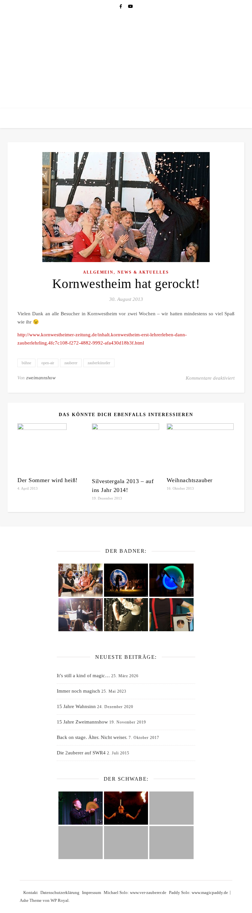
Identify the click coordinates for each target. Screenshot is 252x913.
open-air (47, 363)
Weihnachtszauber (190, 480)
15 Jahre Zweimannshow (82, 721)
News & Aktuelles (143, 272)
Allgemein (98, 272)
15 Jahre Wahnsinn (76, 706)
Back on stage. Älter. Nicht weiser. (92, 737)
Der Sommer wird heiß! (47, 480)
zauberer (70, 363)
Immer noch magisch (78, 691)
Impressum (91, 892)
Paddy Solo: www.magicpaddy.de (198, 892)
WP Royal (60, 900)
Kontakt (30, 892)
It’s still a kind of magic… (83, 675)
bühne (26, 363)
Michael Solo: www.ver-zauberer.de (135, 892)
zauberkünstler (99, 363)
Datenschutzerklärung (59, 892)
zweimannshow (40, 377)
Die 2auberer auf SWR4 (81, 752)
